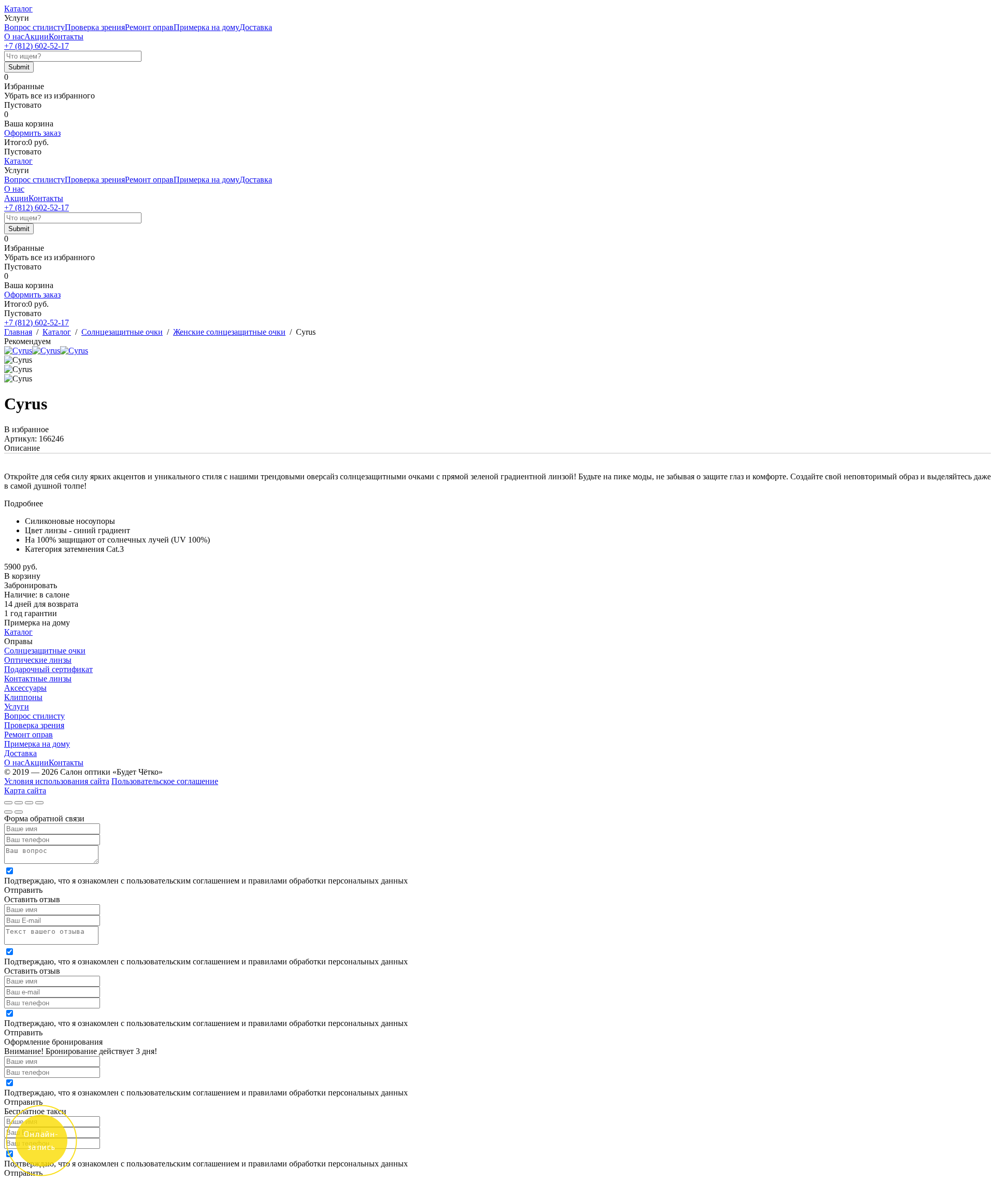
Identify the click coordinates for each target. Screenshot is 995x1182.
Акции (36, 36)
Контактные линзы (38, 678)
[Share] (19, 802)
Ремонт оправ (149, 27)
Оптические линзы (38, 660)
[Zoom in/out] (39, 802)
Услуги (16, 706)
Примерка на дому (206, 27)
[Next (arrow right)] (19, 812)
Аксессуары (25, 687)
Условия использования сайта (56, 781)
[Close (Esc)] (8, 802)
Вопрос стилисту (34, 27)
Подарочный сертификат (48, 669)
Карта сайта (25, 790)
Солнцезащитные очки (45, 650)
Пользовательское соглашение (164, 781)
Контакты (66, 36)
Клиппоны (23, 697)
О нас (14, 36)
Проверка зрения (95, 27)
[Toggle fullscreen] (29, 802)
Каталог (18, 8)
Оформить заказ (32, 133)
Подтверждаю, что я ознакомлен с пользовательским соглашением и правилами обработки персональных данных (206, 880)
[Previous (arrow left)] (8, 812)
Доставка (255, 27)
